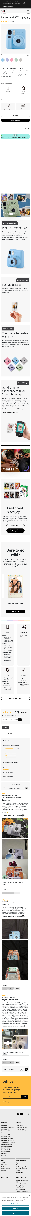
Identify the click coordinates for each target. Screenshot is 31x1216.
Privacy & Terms (21, 1177)
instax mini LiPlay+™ (7, 1138)
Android (15, 412)
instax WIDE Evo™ (6, 1148)
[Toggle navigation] (28, 10)
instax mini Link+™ (21, 1131)
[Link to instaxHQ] (21, 1114)
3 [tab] (29, 55)
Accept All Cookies (15, 1213)
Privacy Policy (20, 1186)
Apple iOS (7, 412)
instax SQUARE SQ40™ (7, 1144)
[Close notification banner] (28, 3)
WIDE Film (4, 1167)
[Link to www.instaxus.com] (4, 10)
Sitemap (18, 1170)
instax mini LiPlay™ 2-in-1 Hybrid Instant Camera (8, 1141)
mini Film (3, 1163)
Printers (18, 1122)
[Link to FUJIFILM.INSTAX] (25, 1114)
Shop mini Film (15, 611)
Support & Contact (21, 1160)
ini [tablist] (15, 530)
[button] (15, 39)
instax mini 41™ (5, 1125)
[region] (15, 1204)
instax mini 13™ (5, 1137)
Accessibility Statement (22, 1184)
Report (17, 893)
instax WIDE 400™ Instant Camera (6, 1150)
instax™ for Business (22, 1169)
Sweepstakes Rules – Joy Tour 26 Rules (22, 1192)
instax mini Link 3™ (21, 1125)
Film (2, 1160)
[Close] (29, 1195)
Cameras (4, 1122)
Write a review (8, 733)
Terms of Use (19, 1188)
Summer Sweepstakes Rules (22, 1181)
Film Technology (5, 1169)
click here (10, 6)
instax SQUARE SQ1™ (7, 1146)
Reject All (15, 1208)
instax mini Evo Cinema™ (8, 1127)
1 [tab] (26, 55)
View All (27, 129)
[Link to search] (28, 1114)
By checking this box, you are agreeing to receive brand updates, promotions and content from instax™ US (16, 1102)
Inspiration (4, 1177)
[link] (15, 115)
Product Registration (21, 1167)
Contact (18, 1165)
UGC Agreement (20, 1189)
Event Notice (19, 1172)
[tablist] (15, 525)
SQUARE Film (5, 1165)
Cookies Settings (15, 1203)
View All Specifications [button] (15, 698)
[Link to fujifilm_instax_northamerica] (18, 1114)
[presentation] (15, 828)
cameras (3, 13)
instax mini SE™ (5, 1129)
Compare (15, 115)
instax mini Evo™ (5, 1133)
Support (18, 1163)
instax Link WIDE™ (21, 1129)
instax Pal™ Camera (6, 1154)
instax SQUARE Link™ (22, 1127)
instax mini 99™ (5, 1131)
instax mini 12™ (5, 1135)
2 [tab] (28, 55)
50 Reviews (24, 712)
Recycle (3, 1170)
